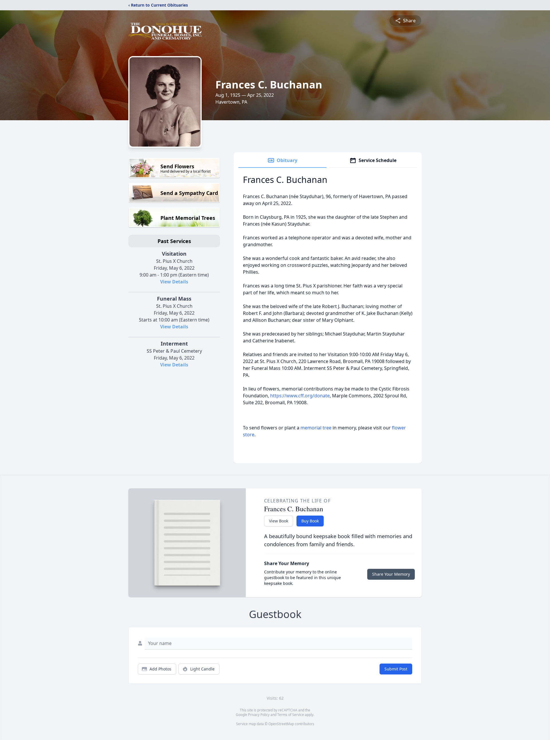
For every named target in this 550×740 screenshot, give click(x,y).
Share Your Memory (391, 574)
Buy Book (310, 521)
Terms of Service (290, 714)
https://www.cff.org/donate (300, 395)
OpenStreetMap (281, 723)
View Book (278, 521)
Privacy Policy (259, 714)
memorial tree (315, 428)
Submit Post (395, 669)
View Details (174, 282)
